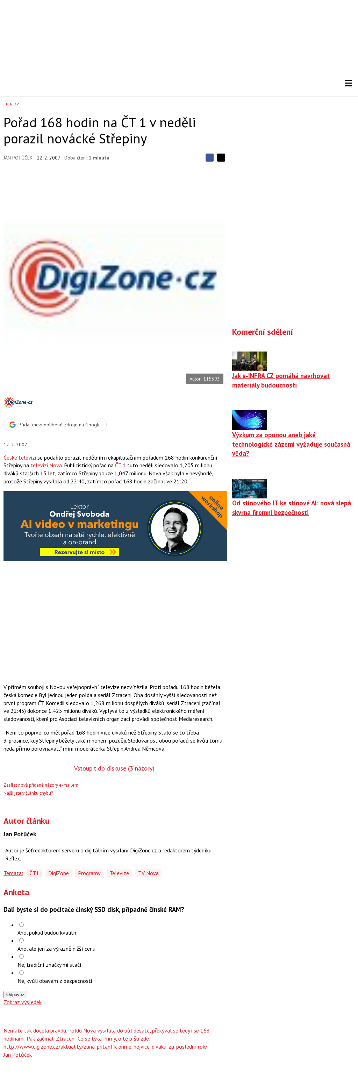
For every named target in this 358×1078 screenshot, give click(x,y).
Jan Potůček (18, 158)
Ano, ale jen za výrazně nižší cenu (56, 948)
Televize (119, 873)
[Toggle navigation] (348, 83)
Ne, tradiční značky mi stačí (49, 964)
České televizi (19, 457)
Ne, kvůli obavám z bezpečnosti (54, 980)
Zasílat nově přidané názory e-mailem (40, 785)
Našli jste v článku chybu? (28, 793)
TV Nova (148, 873)
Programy (89, 873)
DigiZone (58, 873)
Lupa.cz (11, 103)
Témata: (13, 873)
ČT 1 (120, 465)
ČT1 (34, 873)
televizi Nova (46, 465)
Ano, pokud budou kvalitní (47, 932)
